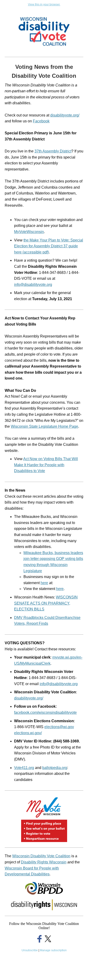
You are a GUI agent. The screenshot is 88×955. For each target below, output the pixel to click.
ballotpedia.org (54, 768)
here (44, 583)
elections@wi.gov (59, 727)
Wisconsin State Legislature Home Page (44, 426)
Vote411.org (24, 768)
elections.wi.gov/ (28, 733)
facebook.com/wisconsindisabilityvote (45, 712)
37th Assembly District (52, 151)
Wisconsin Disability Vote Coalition (41, 856)
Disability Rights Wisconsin (43, 862)
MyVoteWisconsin (29, 232)
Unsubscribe (30, 950)
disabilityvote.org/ (64, 115)
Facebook (41, 121)
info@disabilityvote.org (33, 285)
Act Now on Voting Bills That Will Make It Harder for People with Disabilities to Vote (46, 465)
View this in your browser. (44, 4)
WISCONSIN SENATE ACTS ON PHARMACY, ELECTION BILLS (46, 603)
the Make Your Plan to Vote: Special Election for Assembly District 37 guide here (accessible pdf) (48, 246)
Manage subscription (53, 950)
